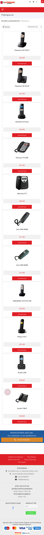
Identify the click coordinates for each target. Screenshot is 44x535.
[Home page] (33, 2)
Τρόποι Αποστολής (14, 459)
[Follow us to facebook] (13, 508)
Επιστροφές (22, 462)
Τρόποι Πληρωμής (30, 459)
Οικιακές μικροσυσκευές (10, 21)
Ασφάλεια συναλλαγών (15, 457)
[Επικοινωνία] (30, 2)
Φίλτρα (7, 27)
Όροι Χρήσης (31, 457)
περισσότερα (22, 63)
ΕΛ (37, 2)
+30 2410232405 (23, 440)
